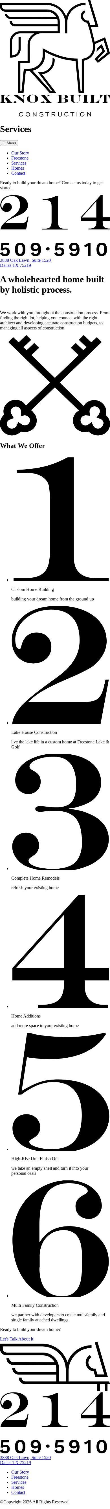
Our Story (20, 153)
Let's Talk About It (16, 1339)
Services (18, 163)
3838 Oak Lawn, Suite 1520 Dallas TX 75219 (25, 263)
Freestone (19, 158)
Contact (18, 173)
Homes (17, 168)
